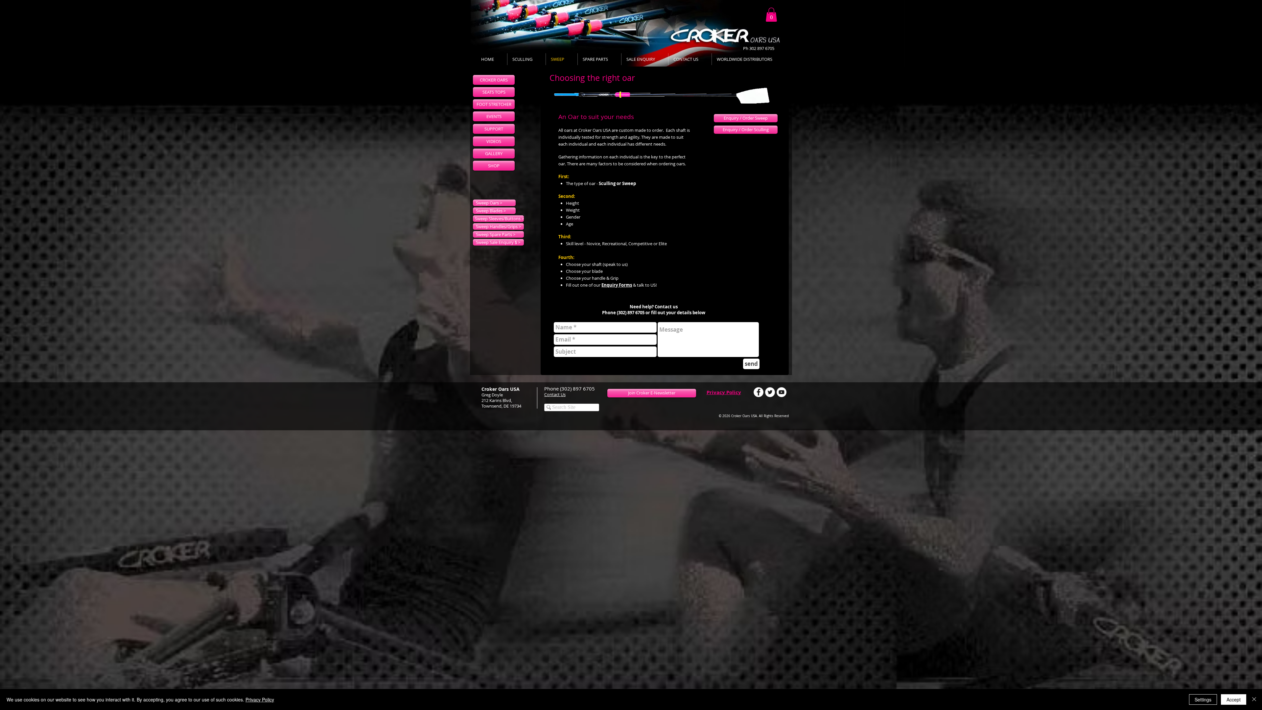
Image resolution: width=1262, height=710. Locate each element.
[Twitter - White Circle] (770, 392)
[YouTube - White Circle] (781, 392)
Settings (1203, 699)
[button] (771, 15)
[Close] (1254, 699)
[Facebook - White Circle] (758, 392)
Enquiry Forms (616, 285)
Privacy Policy (724, 392)
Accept (1234, 699)
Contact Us (555, 394)
